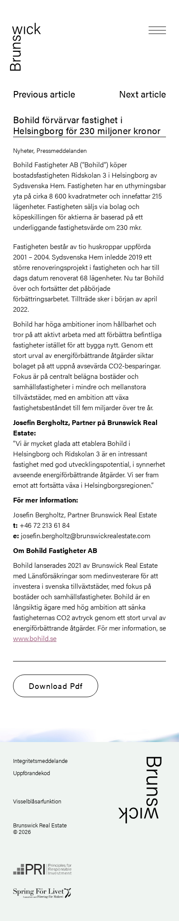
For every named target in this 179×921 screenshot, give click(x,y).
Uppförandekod (31, 773)
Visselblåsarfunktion (37, 801)
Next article (142, 93)
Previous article (44, 93)
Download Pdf (56, 685)
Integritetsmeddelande (40, 760)
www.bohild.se (34, 638)
